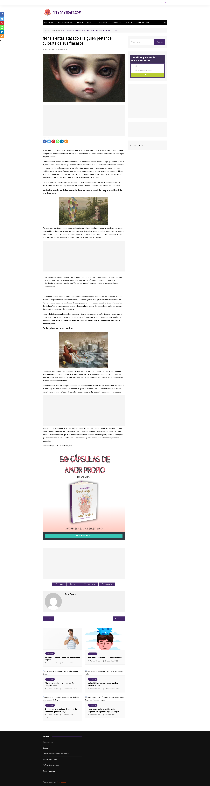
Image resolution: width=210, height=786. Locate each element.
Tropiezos (108, 584)
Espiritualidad (116, 22)
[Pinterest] (53, 141)
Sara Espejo (49, 49)
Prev (50, 619)
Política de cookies (50, 759)
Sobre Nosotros (49, 771)
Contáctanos (48, 742)
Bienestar (79, 22)
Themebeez (61, 782)
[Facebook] (45, 141)
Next (117, 619)
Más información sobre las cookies (56, 753)
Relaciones (103, 22)
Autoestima (48, 22)
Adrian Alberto (52, 663)
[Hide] (1, 40)
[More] (66, 141)
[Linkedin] (62, 141)
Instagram (165, 2)
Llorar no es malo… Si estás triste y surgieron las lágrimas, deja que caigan (103, 710)
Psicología (128, 22)
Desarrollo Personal (64, 22)
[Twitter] (49, 141)
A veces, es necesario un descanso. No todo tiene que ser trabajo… (61, 710)
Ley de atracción (142, 22)
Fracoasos (91, 584)
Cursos (45, 748)
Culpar (75, 584)
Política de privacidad (51, 765)
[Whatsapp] (58, 141)
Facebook (162, 2)
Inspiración (91, 22)
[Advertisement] (84, 120)
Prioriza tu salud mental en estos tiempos (105, 658)
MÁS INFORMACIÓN (83, 536)
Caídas (60, 584)
